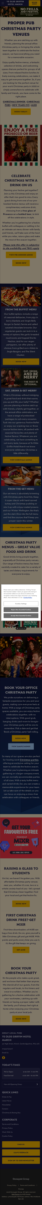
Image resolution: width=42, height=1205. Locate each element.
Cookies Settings (21, 604)
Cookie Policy (27, 597)
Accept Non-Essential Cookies (21, 615)
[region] (21, 602)
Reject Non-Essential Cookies (21, 609)
